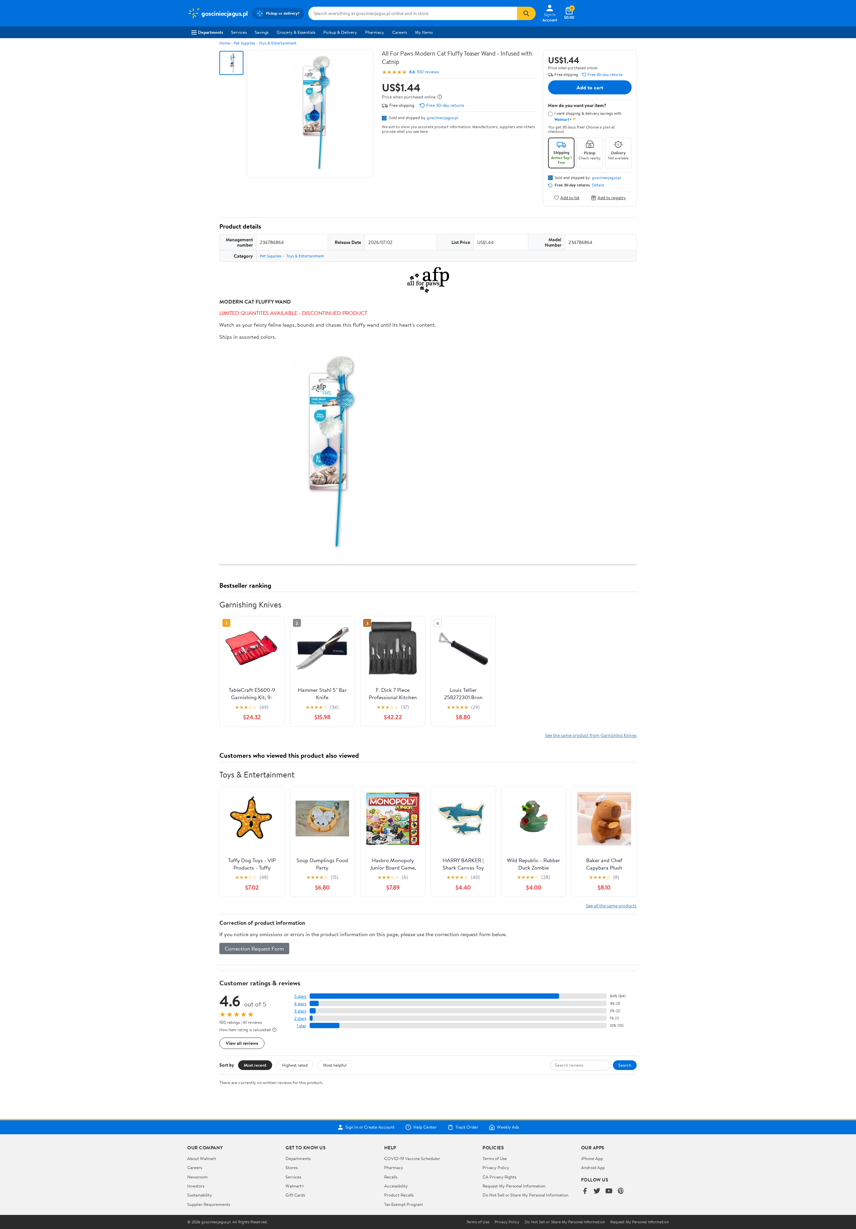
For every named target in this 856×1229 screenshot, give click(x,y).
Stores (292, 1167)
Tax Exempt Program (403, 1204)
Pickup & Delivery (340, 32)
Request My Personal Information (514, 1186)
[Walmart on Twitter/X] (597, 1191)
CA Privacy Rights (499, 1177)
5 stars (300, 996)
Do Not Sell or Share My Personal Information (525, 1195)
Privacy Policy (496, 1167)
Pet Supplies (244, 43)
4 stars (300, 1003)
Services (239, 32)
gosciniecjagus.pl (442, 117)
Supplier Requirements (208, 1204)
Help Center (425, 1127)
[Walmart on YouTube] (609, 1191)
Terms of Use (495, 1158)
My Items (424, 32)
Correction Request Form (254, 948)
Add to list (569, 197)
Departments (210, 32)
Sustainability (199, 1195)
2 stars (300, 1018)
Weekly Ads (508, 1127)
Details (598, 185)
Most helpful (334, 1065)
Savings (262, 32)
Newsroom (197, 1177)
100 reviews (428, 71)
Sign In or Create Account (370, 1127)
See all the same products (611, 905)
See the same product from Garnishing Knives (591, 735)
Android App (593, 1167)
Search (624, 1065)
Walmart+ (295, 1186)
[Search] (526, 13)
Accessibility (396, 1186)
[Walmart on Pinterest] (621, 1191)
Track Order (466, 1127)
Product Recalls (399, 1195)
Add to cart (589, 87)
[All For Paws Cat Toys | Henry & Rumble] (428, 280)
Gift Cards (295, 1195)
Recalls (390, 1177)
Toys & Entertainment (278, 43)
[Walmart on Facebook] (584, 1191)
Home (224, 43)
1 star (301, 1025)
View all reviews (242, 1043)
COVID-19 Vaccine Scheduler (412, 1158)
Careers (399, 32)
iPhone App (592, 1158)
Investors (195, 1186)
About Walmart (201, 1158)
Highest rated (295, 1065)
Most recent (255, 1065)
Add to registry (612, 197)
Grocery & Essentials (296, 32)
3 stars (300, 1010)
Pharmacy (374, 32)
